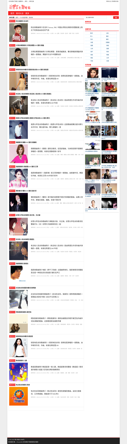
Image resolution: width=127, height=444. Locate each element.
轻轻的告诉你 (64, 82)
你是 (93, 42)
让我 (108, 33)
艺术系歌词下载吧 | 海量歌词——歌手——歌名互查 (21, 1)
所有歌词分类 (115, 1)
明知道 (77, 324)
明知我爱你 (63, 324)
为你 (79, 154)
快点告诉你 (63, 397)
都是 (108, 39)
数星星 (62, 373)
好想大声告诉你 (64, 227)
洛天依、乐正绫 (73, 227)
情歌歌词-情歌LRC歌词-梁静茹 (26, 142)
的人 (93, 36)
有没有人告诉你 (64, 106)
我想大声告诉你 (64, 130)
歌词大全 (108, 1)
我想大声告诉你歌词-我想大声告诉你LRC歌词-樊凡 (33, 118)
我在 (93, 57)
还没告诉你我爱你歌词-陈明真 (26, 288)
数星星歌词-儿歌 (21, 360)
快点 (75, 397)
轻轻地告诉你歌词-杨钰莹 (24, 336)
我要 (93, 45)
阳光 (73, 33)
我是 (108, 36)
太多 (108, 57)
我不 (93, 51)
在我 (108, 61)
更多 (27, 13)
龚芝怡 (68, 324)
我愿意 (62, 179)
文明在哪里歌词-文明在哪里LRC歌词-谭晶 (30, 45)
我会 (93, 54)
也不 (80, 179)
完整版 (109, 42)
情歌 (62, 154)
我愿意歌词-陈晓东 (22, 263)
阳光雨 (62, 33)
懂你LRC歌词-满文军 (68, 203)
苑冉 (68, 397)
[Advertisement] (63, 423)
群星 (108, 45)
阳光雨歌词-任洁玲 (22, 21)
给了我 (79, 203)
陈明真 (72, 300)
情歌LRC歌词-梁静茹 (69, 154)
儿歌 (66, 373)
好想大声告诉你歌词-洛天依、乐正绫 (28, 215)
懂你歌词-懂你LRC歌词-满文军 (26, 191)
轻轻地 (78, 348)
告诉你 (77, 33)
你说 (93, 61)
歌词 (93, 33)
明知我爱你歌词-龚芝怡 (23, 312)
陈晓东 (66, 276)
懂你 (61, 203)
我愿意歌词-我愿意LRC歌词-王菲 (27, 166)
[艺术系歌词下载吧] (20, 7)
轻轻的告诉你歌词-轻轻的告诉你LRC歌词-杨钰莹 (32, 69)
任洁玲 (66, 33)
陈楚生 (71, 251)
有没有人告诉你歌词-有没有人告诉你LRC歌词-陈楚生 (33, 94)
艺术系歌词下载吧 (27, 442)
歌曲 (79, 397)
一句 (79, 300)
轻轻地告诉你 (64, 348)
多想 (75, 203)
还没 (76, 300)
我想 (70, 33)
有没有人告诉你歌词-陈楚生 (25, 239)
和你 (108, 51)
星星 (69, 373)
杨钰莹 (69, 348)
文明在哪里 (63, 57)
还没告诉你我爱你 (65, 300)
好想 (78, 227)
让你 (93, 48)
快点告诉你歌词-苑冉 (23, 385)
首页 (12, 13)
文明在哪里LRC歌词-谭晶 (73, 57)
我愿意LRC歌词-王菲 (70, 179)
